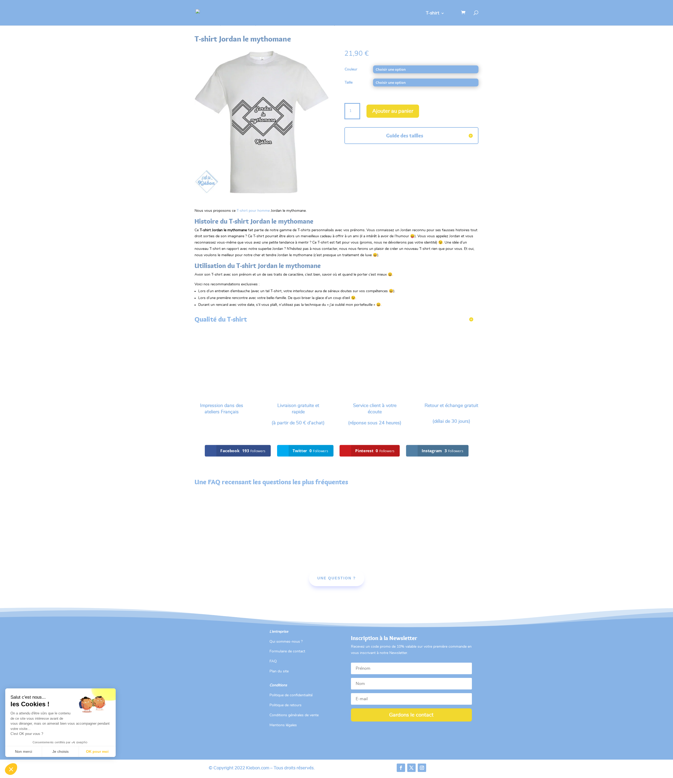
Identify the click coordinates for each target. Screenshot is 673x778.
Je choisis (60, 751)
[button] (11, 769)
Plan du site (279, 671)
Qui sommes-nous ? (286, 641)
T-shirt (432, 13)
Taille (349, 82)
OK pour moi (97, 751)
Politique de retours (285, 705)
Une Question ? (336, 578)
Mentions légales (283, 725)
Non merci (23, 751)
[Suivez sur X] (411, 768)
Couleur (351, 69)
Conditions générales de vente (294, 715)
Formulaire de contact (287, 651)
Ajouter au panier (392, 111)
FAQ (273, 661)
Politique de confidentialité (291, 695)
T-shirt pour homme (253, 211)
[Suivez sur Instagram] (422, 768)
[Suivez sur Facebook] (401, 768)
